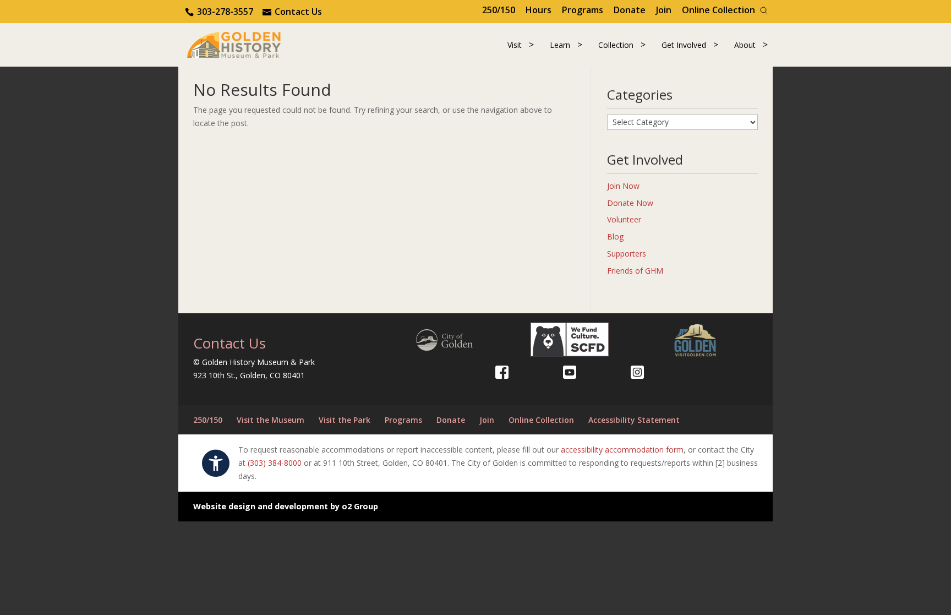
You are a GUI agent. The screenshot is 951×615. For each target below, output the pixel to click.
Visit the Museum (270, 420)
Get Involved (684, 45)
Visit (514, 45)
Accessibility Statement (634, 420)
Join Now (623, 186)
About (745, 45)
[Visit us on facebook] (502, 372)
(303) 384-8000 (275, 463)
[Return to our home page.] (234, 44)
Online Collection (718, 10)
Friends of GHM (635, 270)
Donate (630, 10)
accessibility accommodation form (622, 449)
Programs (582, 10)
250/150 (498, 10)
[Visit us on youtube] (569, 372)
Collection (615, 45)
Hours (538, 10)
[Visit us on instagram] (637, 372)
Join (663, 10)
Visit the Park (344, 420)
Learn (560, 45)
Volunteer (624, 219)
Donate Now (630, 203)
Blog (615, 236)
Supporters (626, 253)
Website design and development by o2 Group (285, 506)
